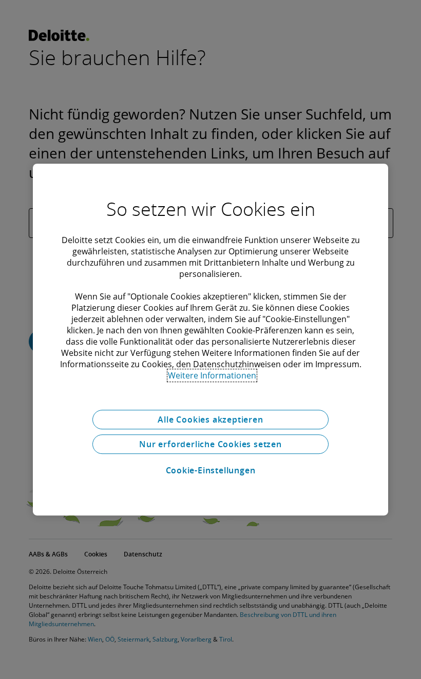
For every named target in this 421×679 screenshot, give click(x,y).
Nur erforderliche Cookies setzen (210, 444)
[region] (210, 339)
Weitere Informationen (212, 375)
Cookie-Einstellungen (211, 470)
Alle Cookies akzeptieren (210, 419)
